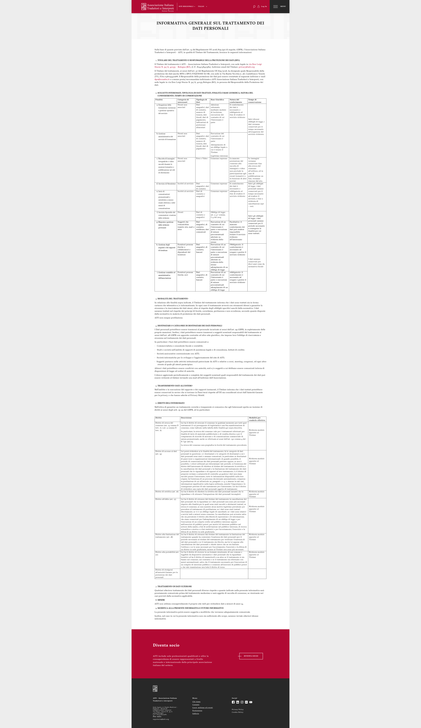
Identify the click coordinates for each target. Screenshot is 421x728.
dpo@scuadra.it (162, 80)
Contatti (195, 705)
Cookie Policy (237, 712)
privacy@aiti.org (247, 67)
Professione (197, 711)
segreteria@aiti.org (161, 719)
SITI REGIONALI (186, 6)
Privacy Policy (238, 709)
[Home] (155, 6)
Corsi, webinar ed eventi (202, 708)
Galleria (195, 713)
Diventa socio (251, 656)
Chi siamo (196, 702)
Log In (264, 6)
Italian (201, 6)
